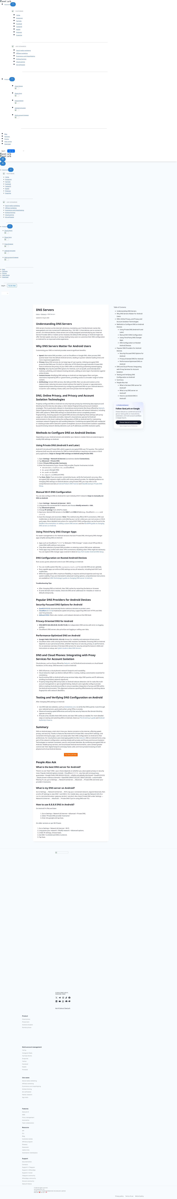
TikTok (18, 15)
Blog (5, 134)
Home (38, 314)
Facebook (19, 24)
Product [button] (6, 79)
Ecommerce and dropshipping (25, 56)
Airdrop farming (21, 59)
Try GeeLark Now (71, 754)
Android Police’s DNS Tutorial (68, 484)
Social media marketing (23, 50)
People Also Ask (122, 383)
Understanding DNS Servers (126, 311)
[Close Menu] (3, 163)
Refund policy (139, 1196)
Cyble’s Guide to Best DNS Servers (69, 648)
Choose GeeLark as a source (128, 422)
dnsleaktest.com (70, 707)
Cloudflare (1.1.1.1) (46, 611)
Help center (8, 141)
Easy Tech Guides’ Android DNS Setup (90, 552)
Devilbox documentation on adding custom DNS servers (58, 523)
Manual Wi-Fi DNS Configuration (131, 335)
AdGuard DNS (44, 615)
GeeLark (101, 408)
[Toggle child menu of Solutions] (13, 4)
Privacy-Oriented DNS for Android (131, 359)
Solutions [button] (7, 4)
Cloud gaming (20, 62)
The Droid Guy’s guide (87, 718)
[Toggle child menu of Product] (12, 79)
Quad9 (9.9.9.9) (44, 608)
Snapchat (19, 35)
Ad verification (20, 65)
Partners (7, 136)
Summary (120, 380)
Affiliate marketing (22, 53)
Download (7, 144)
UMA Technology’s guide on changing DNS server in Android (71, 578)
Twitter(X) (19, 27)
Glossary (43, 314)
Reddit (18, 29)
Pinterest (19, 32)
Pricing (6, 139)
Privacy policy (119, 1196)
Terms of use (129, 1196)
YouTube (18, 21)
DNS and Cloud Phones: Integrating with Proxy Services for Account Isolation (129, 369)
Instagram (19, 18)
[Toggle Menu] (3, 159)
